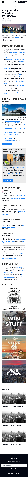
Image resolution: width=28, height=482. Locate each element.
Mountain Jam (7, 68)
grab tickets (22, 253)
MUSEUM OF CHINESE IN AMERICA (12, 134)
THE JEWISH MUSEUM (9, 140)
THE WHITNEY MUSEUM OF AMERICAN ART (15, 128)
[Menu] (26, 2)
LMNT (4, 167)
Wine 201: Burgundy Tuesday (9, 258)
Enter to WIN (17, 37)
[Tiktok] (12, 473)
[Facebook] (15, 473)
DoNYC (3, 6)
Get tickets (6, 57)
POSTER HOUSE (8, 138)
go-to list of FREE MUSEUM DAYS (12, 121)
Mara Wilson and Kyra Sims (13, 59)
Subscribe (21, 1)
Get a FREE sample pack (14, 173)
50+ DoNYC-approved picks (18, 198)
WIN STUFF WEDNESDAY (19, 385)
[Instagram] (19, 473)
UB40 (18, 76)
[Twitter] (8, 473)
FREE (23, 124)
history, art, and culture (13, 122)
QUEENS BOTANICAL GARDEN (11, 132)
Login (15, 1)
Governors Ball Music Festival (16, 39)
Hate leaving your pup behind (9, 223)
